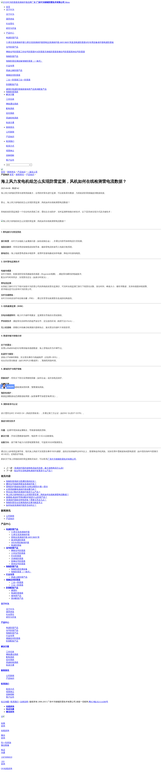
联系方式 (10, 146)
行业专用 (10, 66)
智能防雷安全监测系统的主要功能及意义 (24, 502)
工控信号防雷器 (27, 52)
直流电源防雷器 (78, 42)
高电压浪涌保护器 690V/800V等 (57, 42)
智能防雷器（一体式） (32, 61)
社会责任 (10, 24)
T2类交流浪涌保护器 (34, 42)
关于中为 (10, 9)
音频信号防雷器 (64, 52)
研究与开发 (11, 28)
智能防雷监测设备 (14, 61)
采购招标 (10, 155)
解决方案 (10, 94)
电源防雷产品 (12, 38)
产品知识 (10, 137)
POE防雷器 (39, 52)
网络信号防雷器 (13, 52)
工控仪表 (10, 99)
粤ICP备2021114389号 (98, 702)
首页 (8, 7)
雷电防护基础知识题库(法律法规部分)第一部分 (27, 487)
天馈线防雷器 (50, 52)
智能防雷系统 (12, 92)
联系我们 (10, 141)
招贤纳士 (10, 151)
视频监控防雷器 (13, 75)
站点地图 (5, 702)
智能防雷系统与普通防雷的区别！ (21, 481)
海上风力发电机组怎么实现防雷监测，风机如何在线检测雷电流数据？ (37, 494)
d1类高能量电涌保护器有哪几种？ (21, 489)
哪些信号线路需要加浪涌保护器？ (21, 484)
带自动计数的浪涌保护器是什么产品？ (23, 492)
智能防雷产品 (12, 56)
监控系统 (10, 113)
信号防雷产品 (12, 47)
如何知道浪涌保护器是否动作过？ (21, 505)
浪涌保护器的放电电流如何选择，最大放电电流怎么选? (39, 468)
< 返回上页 (32, 172)
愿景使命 (10, 19)
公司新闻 (10, 132)
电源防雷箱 (109, 42)
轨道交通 (10, 122)
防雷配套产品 (12, 84)
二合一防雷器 (12, 80)
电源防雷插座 (18, 89)
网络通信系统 (12, 104)
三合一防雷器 (24, 80)
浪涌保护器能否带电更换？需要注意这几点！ (26, 500)
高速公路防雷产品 (14, 70)
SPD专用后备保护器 (95, 42)
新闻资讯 (10, 127)
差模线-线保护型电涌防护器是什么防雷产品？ (26, 497)
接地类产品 (29, 89)
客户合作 (10, 160)
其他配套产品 (40, 89)
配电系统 (10, 108)
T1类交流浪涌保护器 (15, 42)
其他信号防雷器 (78, 52)
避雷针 (9, 89)
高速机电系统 (12, 118)
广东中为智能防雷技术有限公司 (62, 459)
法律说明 (24, 702)
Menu (67, 2)
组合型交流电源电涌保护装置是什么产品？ (33, 471)
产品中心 (10, 33)
